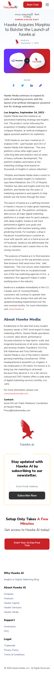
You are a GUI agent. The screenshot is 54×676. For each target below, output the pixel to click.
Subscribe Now (27, 495)
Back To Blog (31, 15)
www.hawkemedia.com (16, 393)
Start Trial (32, 4)
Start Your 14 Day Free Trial (27, 544)
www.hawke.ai (16, 309)
